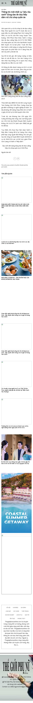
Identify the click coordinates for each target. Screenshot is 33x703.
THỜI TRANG (25, 611)
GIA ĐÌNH (23, 607)
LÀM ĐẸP (8, 611)
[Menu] (2, 3)
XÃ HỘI (8, 607)
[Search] (5, 3)
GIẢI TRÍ (27, 615)
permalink (4, 167)
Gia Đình (3, 9)
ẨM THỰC (12, 618)
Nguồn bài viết (6, 152)
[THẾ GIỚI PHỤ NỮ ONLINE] (19, 3)
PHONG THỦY (21, 618)
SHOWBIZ (15, 607)
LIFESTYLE (19, 615)
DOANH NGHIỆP (9, 615)
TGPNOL (19, 22)
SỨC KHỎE (16, 611)
